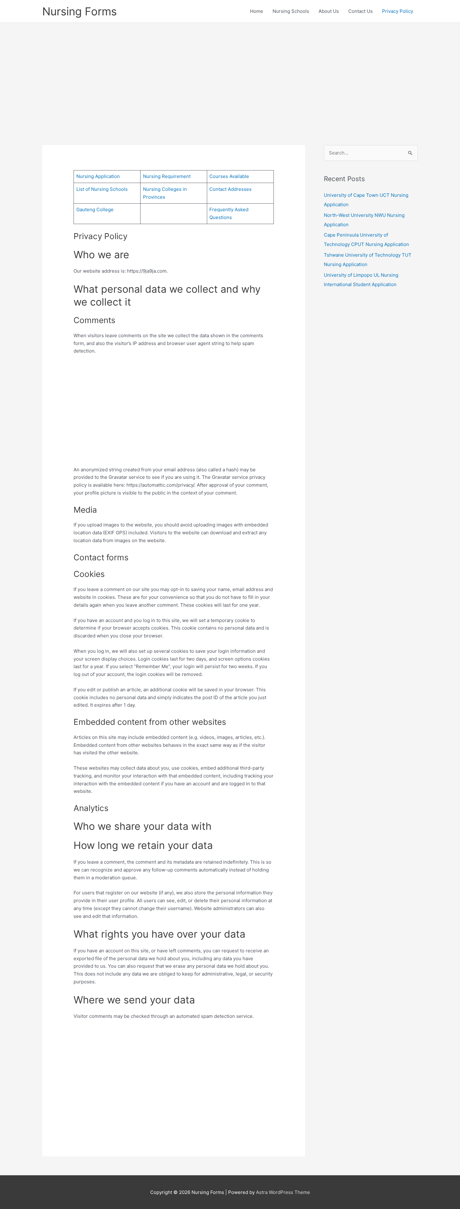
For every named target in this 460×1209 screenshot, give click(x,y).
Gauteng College (95, 209)
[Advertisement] (230, 74)
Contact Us (360, 11)
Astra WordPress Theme (283, 1192)
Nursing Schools (291, 11)
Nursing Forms (79, 11)
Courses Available (229, 176)
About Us (329, 11)
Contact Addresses (230, 189)
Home (256, 11)
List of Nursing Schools (102, 189)
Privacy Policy (397, 11)
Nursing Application (98, 176)
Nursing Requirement (167, 176)
